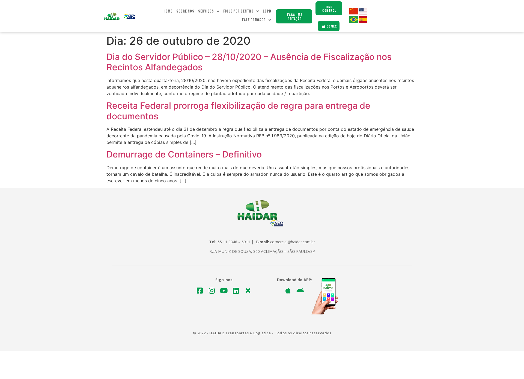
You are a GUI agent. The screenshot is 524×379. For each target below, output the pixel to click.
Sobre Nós (185, 11)
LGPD (267, 11)
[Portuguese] (354, 21)
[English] (363, 13)
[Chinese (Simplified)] (354, 13)
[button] (294, 16)
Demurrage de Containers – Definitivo (184, 154)
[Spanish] (363, 21)
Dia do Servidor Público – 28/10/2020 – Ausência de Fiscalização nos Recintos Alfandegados (249, 61)
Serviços (206, 11)
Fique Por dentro (238, 11)
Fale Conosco (254, 20)
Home (167, 11)
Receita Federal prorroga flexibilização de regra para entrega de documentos (238, 110)
